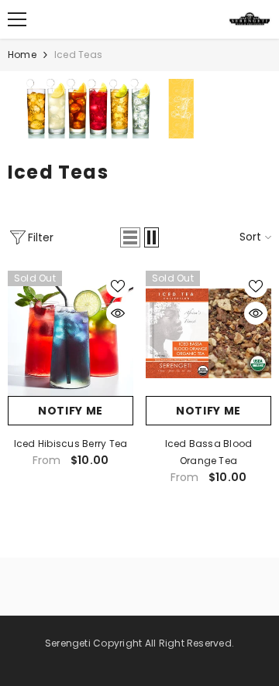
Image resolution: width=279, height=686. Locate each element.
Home (22, 54)
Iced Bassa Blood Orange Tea (209, 452)
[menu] (17, 19)
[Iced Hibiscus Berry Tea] (70, 333)
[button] (130, 237)
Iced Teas (78, 54)
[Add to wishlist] (117, 286)
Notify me (70, 410)
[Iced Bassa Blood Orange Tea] (208, 333)
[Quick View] (117, 313)
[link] (139, 108)
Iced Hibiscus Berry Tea (71, 443)
